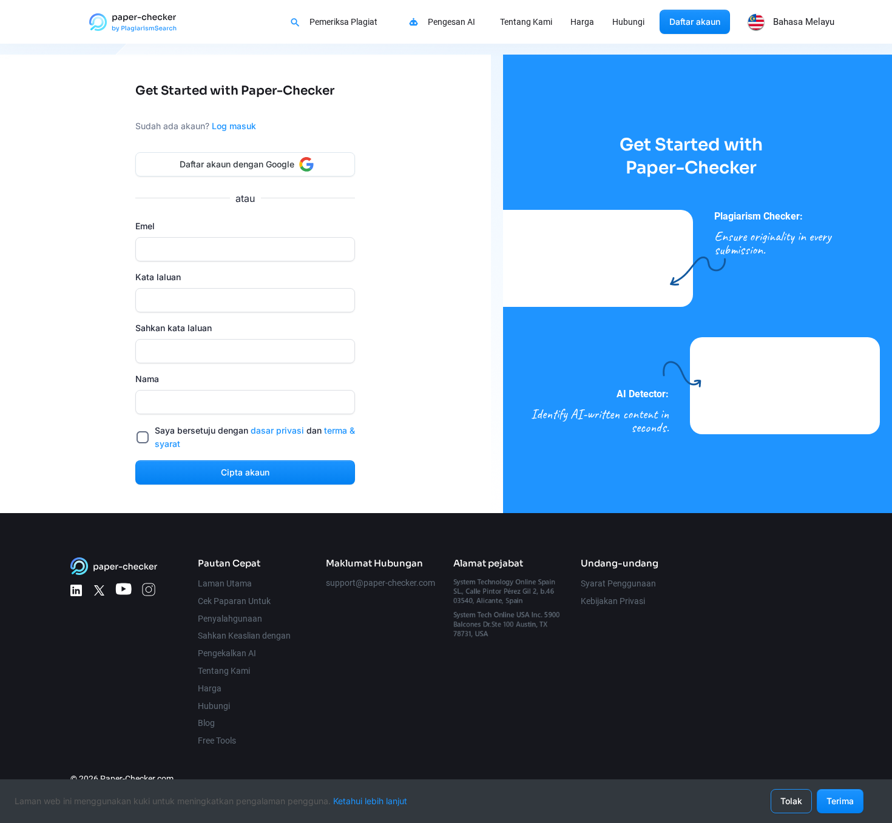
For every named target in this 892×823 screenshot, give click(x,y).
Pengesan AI (451, 22)
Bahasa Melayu (803, 21)
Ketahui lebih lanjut (370, 801)
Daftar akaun (694, 21)
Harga (582, 22)
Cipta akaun (245, 472)
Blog (206, 723)
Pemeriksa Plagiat (343, 22)
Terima (840, 801)
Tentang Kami (526, 22)
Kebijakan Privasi (613, 601)
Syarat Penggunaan (618, 583)
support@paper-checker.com (380, 583)
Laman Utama (225, 583)
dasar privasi (277, 430)
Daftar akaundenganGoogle (237, 164)
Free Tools (217, 740)
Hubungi (628, 22)
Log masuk (234, 126)
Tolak (791, 801)
